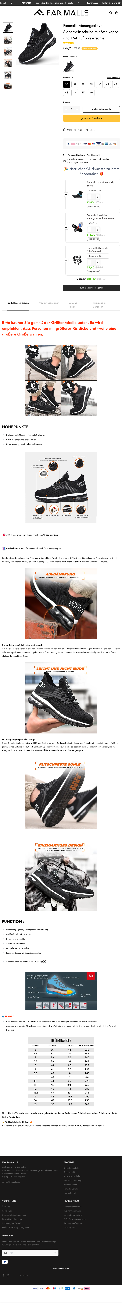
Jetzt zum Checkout (92, 118)
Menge (66, 102)
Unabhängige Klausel (11, 1223)
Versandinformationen (73, 1214)
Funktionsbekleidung (73, 1180)
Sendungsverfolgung (73, 1223)
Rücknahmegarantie (72, 1210)
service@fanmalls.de (11, 1181)
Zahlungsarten (70, 1227)
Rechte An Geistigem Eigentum (15, 1227)
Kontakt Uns (7, 1210)
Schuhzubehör (70, 1172)
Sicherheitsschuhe (71, 1167)
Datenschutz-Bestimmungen (14, 1214)
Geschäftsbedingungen (12, 1219)
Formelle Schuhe (71, 1188)
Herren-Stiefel (70, 1192)
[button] (69, 42)
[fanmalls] (61, 13)
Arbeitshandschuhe (72, 1176)
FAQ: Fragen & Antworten (75, 1219)
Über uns (6, 1206)
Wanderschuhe (70, 1184)
